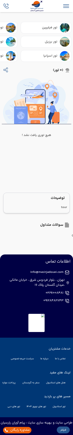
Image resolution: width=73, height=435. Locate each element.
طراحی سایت (63, 422)
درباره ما (44, 359)
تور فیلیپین (49, 27)
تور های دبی (14, 407)
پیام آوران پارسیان (13, 422)
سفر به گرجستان (31, 383)
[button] (63, 430)
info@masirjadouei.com (46, 272)
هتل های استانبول (55, 383)
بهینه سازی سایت (39, 422)
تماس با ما (60, 359)
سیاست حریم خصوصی (22, 359)
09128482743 (53, 300)
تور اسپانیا (50, 55)
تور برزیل (51, 41)
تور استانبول (59, 407)
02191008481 (54, 293)
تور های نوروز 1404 (36, 407)
